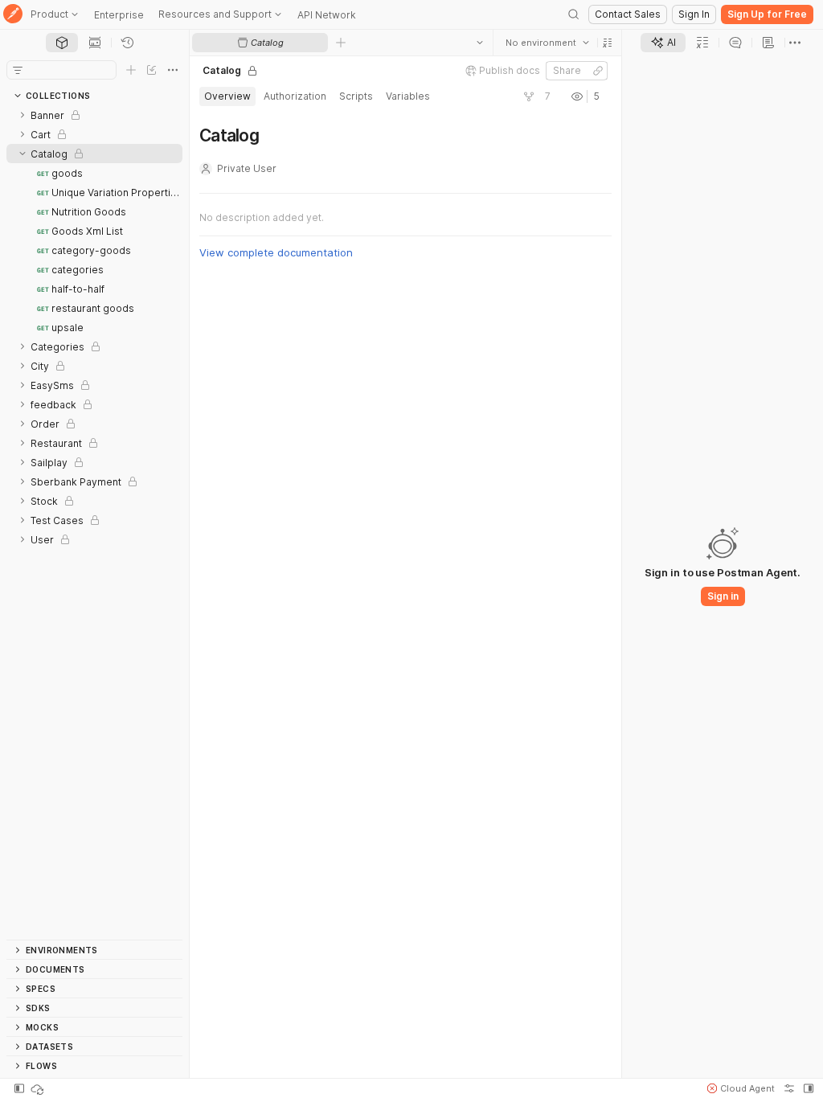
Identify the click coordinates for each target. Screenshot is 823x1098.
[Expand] (22, 115)
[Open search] (573, 14)
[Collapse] (22, 153)
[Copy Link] (598, 70)
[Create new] (131, 70)
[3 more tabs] (795, 43)
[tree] (94, 522)
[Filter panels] (17, 70)
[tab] (62, 42)
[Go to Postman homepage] (13, 15)
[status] (38, 1088)
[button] (607, 42)
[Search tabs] (479, 42)
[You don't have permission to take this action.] (340, 42)
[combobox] (547, 42)
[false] (528, 96)
